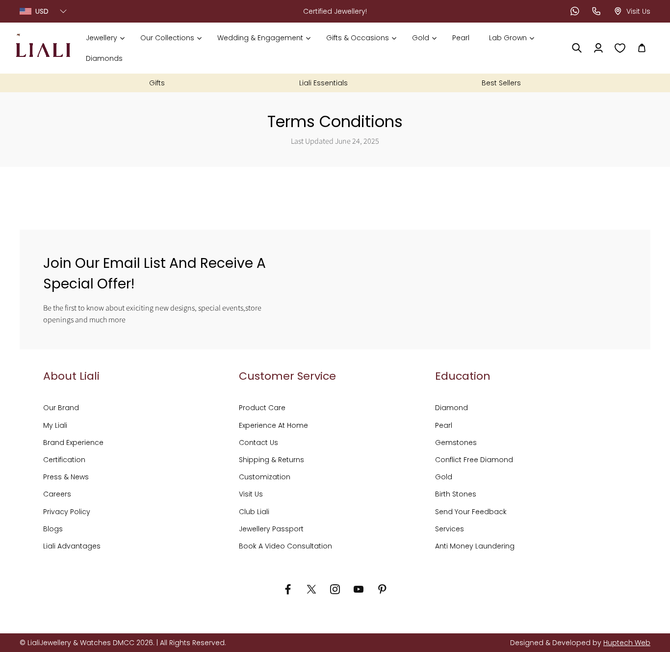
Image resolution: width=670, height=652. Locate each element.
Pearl (443, 425)
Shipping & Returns (271, 460)
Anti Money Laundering (475, 546)
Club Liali (254, 512)
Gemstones (456, 442)
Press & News (66, 477)
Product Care (262, 408)
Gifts (157, 83)
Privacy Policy (66, 512)
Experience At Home (273, 425)
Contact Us (258, 442)
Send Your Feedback (471, 512)
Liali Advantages (72, 546)
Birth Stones (455, 494)
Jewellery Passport (271, 529)
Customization (264, 477)
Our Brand (61, 408)
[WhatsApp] (575, 11)
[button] (105, 37)
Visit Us (251, 494)
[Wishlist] (620, 48)
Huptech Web (626, 643)
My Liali (55, 425)
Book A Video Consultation (285, 546)
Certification (64, 460)
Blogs (53, 529)
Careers (57, 494)
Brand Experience (73, 442)
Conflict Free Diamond (474, 460)
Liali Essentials (323, 83)
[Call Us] (596, 11)
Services (449, 529)
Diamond (451, 408)
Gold (443, 477)
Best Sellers (501, 83)
